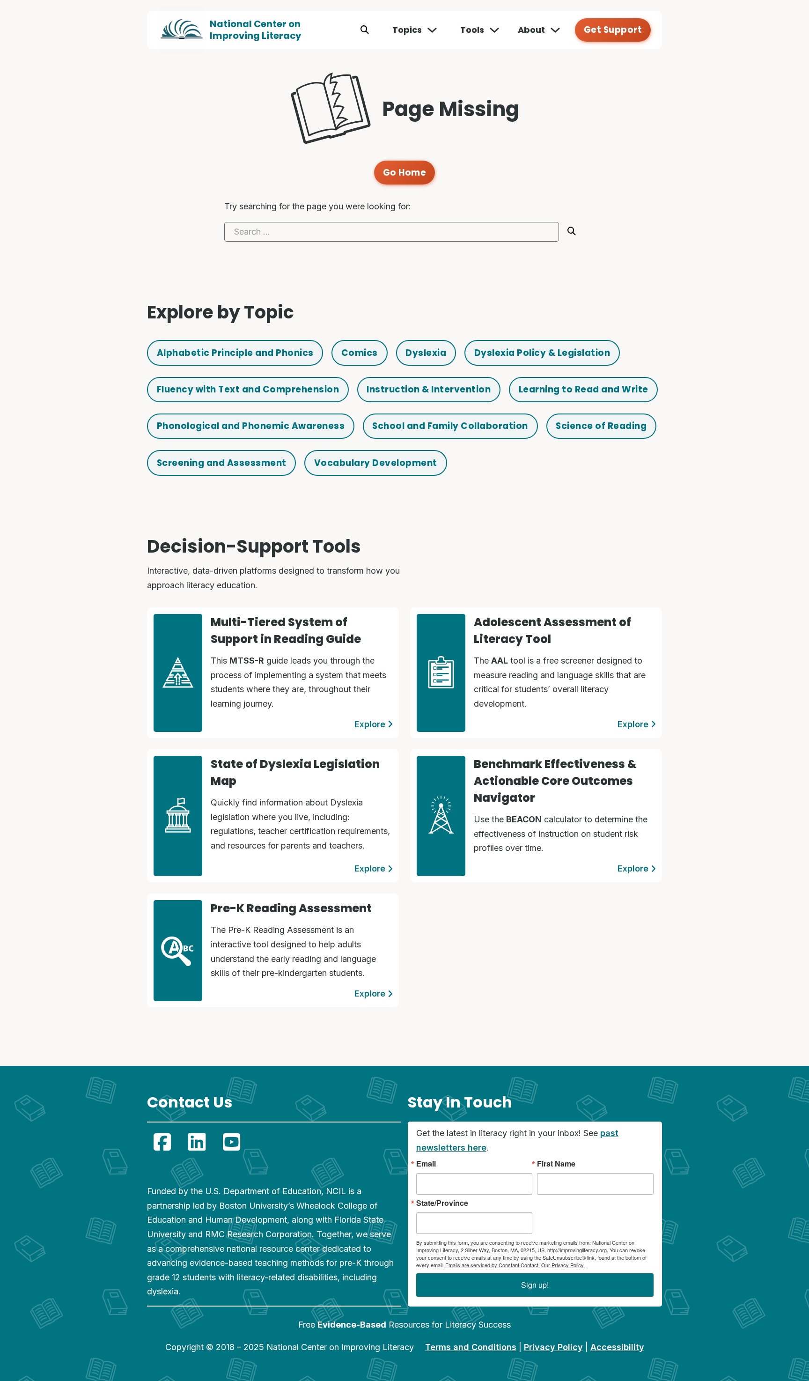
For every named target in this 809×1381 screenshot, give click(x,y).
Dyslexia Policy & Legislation (542, 353)
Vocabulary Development (375, 463)
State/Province (442, 1203)
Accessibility (617, 1347)
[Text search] (365, 30)
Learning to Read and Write (583, 389)
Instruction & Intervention (429, 389)
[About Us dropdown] (555, 30)
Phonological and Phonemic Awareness (251, 426)
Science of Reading (601, 426)
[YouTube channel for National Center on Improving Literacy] (231, 1141)
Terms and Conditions (470, 1347)
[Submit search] (572, 231)
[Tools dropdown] (494, 30)
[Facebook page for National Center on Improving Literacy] (162, 1141)
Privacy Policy (553, 1347)
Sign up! (535, 1284)
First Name (556, 1163)
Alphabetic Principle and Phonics (235, 353)
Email (426, 1163)
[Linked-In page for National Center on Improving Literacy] (197, 1141)
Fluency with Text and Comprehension (248, 389)
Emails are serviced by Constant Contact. (492, 1265)
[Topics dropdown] (432, 30)
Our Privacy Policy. (563, 1265)
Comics (359, 353)
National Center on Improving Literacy (256, 29)
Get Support (613, 29)
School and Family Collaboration (450, 426)
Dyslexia (425, 353)
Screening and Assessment (222, 463)
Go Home (405, 172)
